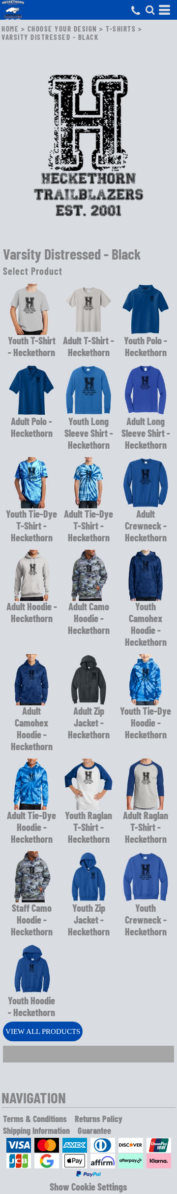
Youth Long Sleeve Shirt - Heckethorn (88, 433)
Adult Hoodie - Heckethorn (31, 612)
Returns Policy (98, 1118)
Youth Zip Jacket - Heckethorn (89, 919)
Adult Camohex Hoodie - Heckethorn (32, 728)
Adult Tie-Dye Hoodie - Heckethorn (31, 827)
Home (10, 28)
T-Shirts (121, 28)
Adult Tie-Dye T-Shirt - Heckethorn (88, 525)
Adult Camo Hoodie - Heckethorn (89, 618)
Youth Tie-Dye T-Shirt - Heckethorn (31, 525)
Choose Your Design (62, 28)
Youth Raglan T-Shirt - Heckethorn (88, 827)
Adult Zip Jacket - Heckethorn (89, 722)
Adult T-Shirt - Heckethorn (88, 346)
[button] (150, 10)
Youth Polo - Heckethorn (145, 346)
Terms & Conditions (35, 1118)
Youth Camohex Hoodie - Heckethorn (146, 624)
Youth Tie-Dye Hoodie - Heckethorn (145, 722)
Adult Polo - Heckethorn (32, 427)
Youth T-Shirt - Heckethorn (32, 346)
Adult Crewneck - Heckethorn (146, 525)
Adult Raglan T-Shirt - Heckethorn (145, 827)
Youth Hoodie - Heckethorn (31, 1006)
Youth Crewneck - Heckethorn (146, 919)
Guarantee (94, 1130)
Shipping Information (36, 1130)
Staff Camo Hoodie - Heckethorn (32, 919)
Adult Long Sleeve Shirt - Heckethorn (145, 433)
